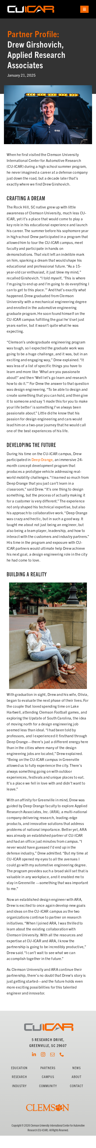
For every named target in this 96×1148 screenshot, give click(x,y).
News (76, 1067)
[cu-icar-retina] (30, 7)
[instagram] (43, 1054)
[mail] (52, 1054)
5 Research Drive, (48, 1039)
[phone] (62, 1054)
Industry (19, 1085)
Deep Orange (42, 459)
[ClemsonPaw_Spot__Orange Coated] (48, 1097)
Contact (76, 1085)
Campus (48, 1076)
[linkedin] (34, 1054)
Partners (47, 1067)
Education (19, 1067)
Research (19, 1076)
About (76, 1076)
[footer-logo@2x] (48, 1025)
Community (48, 1085)
